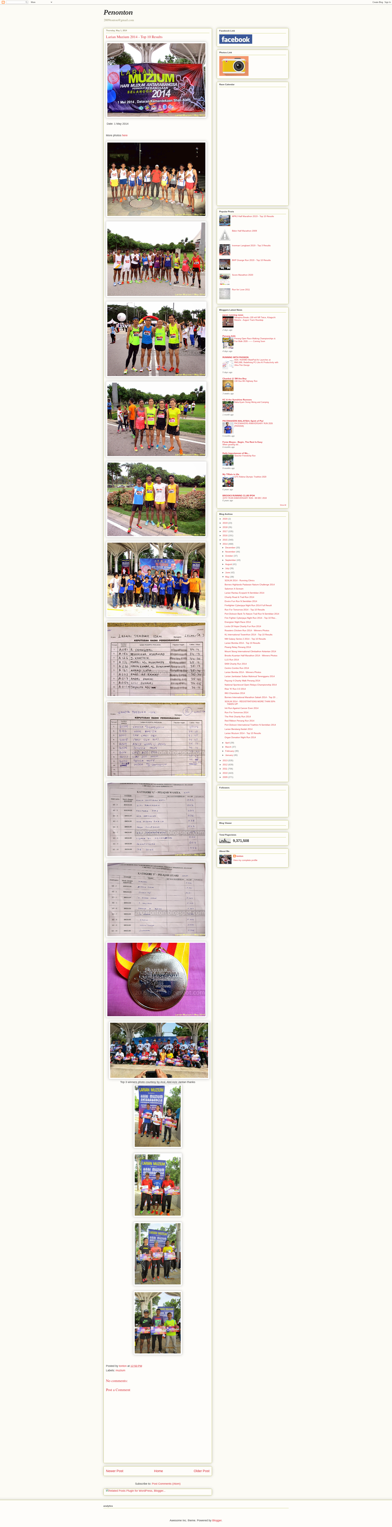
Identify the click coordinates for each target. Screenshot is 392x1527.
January (229, 755)
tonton (239, 856)
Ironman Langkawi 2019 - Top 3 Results (251, 245)
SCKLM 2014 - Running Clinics (239, 580)
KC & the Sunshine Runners (237, 399)
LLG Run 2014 (232, 659)
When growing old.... (231, 444)
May (227, 577)
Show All (283, 505)
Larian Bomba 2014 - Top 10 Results (242, 643)
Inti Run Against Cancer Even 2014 (241, 708)
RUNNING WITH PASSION (235, 357)
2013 (225, 760)
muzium (120, 1370)
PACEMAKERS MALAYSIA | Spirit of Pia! (243, 421)
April (227, 742)
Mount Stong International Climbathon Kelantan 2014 (250, 651)
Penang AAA (229, 336)
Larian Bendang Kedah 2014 (239, 729)
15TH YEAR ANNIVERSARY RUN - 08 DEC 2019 (244, 498)
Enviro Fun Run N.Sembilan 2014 (241, 601)
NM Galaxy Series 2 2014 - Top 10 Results (245, 639)
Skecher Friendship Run (245, 456)
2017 (225, 531)
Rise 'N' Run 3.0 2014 (235, 689)
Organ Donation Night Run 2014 (240, 737)
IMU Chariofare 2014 (235, 693)
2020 (225, 519)
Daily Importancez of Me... (235, 453)
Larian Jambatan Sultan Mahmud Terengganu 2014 (250, 676)
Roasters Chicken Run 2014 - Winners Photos (247, 630)
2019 (225, 523)
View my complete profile (245, 860)
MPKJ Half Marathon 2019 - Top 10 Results (253, 216)
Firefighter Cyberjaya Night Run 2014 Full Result (248, 605)
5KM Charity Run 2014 (236, 664)
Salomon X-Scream (234, 588)
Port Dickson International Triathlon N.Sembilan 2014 (250, 725)
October (229, 556)
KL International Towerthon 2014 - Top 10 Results (248, 634)
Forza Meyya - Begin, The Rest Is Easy (242, 442)
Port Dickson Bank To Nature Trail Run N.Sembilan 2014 (252, 614)
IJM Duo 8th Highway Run (245, 381)
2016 (225, 535)
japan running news (232, 315)
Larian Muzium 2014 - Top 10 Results (243, 733)
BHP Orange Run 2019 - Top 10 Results (251, 260)
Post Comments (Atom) (166, 1483)
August (229, 564)
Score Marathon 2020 (242, 275)
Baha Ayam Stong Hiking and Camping (251, 402)
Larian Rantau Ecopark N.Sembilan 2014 (244, 593)
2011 (225, 768)
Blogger (217, 1520)
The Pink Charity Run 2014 (238, 716)
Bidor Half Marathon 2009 (244, 231)
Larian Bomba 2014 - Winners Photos (243, 672)
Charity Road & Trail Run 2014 (239, 597)
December (230, 547)
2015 (225, 540)
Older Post (201, 1471)
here (125, 135)
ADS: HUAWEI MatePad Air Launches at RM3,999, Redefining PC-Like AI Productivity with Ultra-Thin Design (256, 362)
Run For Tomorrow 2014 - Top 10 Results (245, 609)
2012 (225, 764)
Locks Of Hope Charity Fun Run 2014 (243, 626)
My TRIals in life (230, 474)
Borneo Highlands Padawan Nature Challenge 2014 (250, 584)
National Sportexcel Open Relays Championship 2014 (251, 685)
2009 (225, 777)
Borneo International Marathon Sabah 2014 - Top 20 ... (251, 697)
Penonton (118, 12)
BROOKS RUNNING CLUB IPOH (238, 495)
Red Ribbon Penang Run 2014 (239, 720)
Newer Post (114, 1471)
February (230, 751)
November (230, 551)
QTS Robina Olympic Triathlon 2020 (250, 477)
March (228, 747)
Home (158, 1471)
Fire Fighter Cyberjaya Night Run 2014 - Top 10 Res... (251, 618)
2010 (225, 773)
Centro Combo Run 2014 (237, 668)
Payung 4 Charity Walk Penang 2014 (242, 680)
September (231, 560)
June (228, 572)
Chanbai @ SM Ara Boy (234, 378)
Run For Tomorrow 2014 (236, 712)
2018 (225, 527)
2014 (225, 544)
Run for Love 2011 (241, 289)
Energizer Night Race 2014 (238, 622)
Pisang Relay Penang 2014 (238, 647)
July (227, 568)
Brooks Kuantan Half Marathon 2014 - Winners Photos (251, 655)
